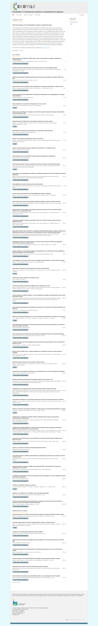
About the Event (28, 14)
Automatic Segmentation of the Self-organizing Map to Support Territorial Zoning (33, 522)
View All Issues (16, 582)
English (71, 24)
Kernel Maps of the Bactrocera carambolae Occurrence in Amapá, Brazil (30, 268)
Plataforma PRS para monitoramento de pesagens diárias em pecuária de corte (32, 379)
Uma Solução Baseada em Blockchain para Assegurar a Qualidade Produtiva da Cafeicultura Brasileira (38, 334)
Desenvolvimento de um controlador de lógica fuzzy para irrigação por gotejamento (33, 156)
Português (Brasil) (73, 22)
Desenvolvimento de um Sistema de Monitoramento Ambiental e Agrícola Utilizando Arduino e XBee (38, 514)
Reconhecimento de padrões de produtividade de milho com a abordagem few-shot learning (36, 576)
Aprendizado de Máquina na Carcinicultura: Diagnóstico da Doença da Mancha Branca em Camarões (37, 399)
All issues (19, 14)
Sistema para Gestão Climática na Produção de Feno (25, 277)
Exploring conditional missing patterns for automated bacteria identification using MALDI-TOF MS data (38, 316)
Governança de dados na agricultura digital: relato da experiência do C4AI (31, 285)
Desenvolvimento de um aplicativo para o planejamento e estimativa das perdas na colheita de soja (37, 86)
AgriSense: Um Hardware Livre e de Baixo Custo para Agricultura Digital (30, 493)
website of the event (45, 47)
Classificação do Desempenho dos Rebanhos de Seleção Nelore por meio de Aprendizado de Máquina (38, 371)
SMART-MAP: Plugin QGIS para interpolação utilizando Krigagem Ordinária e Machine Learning (36, 201)
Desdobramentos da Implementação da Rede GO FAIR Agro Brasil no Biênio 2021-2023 (34, 388)
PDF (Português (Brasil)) (21, 63)
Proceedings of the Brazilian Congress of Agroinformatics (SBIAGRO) (37, 12)
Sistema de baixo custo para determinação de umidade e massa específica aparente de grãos (36, 558)
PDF (15, 107)
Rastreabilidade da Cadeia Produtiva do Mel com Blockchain (27, 184)
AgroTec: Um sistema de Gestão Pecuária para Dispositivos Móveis (29, 447)
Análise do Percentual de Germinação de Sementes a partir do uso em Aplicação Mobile (34, 67)
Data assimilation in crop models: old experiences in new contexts (29, 103)
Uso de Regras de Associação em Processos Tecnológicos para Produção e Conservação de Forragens (38, 260)
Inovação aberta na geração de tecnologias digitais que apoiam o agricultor (31, 193)
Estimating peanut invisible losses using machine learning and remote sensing (32, 121)
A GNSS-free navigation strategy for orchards (24, 485)
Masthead (37, 14)
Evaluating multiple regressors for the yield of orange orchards (28, 362)
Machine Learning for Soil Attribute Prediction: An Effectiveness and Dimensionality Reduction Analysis (38, 408)
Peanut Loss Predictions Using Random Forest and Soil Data (27, 138)
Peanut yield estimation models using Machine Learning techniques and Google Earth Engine (36, 164)
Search (82, 14)
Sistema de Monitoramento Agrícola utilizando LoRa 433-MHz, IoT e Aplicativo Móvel (33, 148)
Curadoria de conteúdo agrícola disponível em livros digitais (27, 531)
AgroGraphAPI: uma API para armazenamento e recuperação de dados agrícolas (32, 130)
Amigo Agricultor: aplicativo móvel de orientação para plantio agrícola (30, 566)
